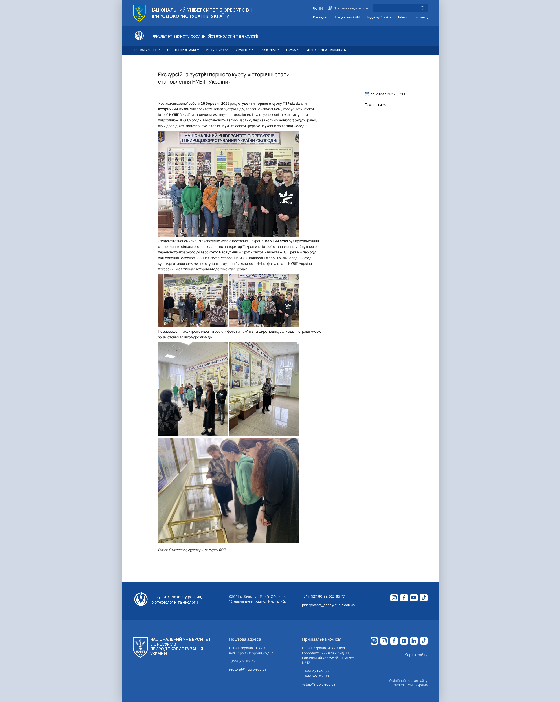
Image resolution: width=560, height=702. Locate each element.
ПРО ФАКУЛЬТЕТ (145, 50)
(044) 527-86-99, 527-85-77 (323, 596)
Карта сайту (416, 655)
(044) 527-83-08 (315, 675)
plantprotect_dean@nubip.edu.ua (328, 605)
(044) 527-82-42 (242, 661)
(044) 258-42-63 (315, 671)
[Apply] (423, 8)
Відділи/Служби (379, 17)
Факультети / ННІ (347, 17)
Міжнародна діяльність (326, 50)
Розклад (422, 17)
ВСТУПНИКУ (215, 50)
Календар (320, 17)
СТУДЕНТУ (243, 50)
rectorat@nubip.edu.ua (248, 669)
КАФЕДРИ (269, 50)
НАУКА (291, 50)
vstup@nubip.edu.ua (319, 684)
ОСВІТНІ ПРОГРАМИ (181, 50)
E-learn (403, 17)
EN (321, 8)
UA (315, 8)
